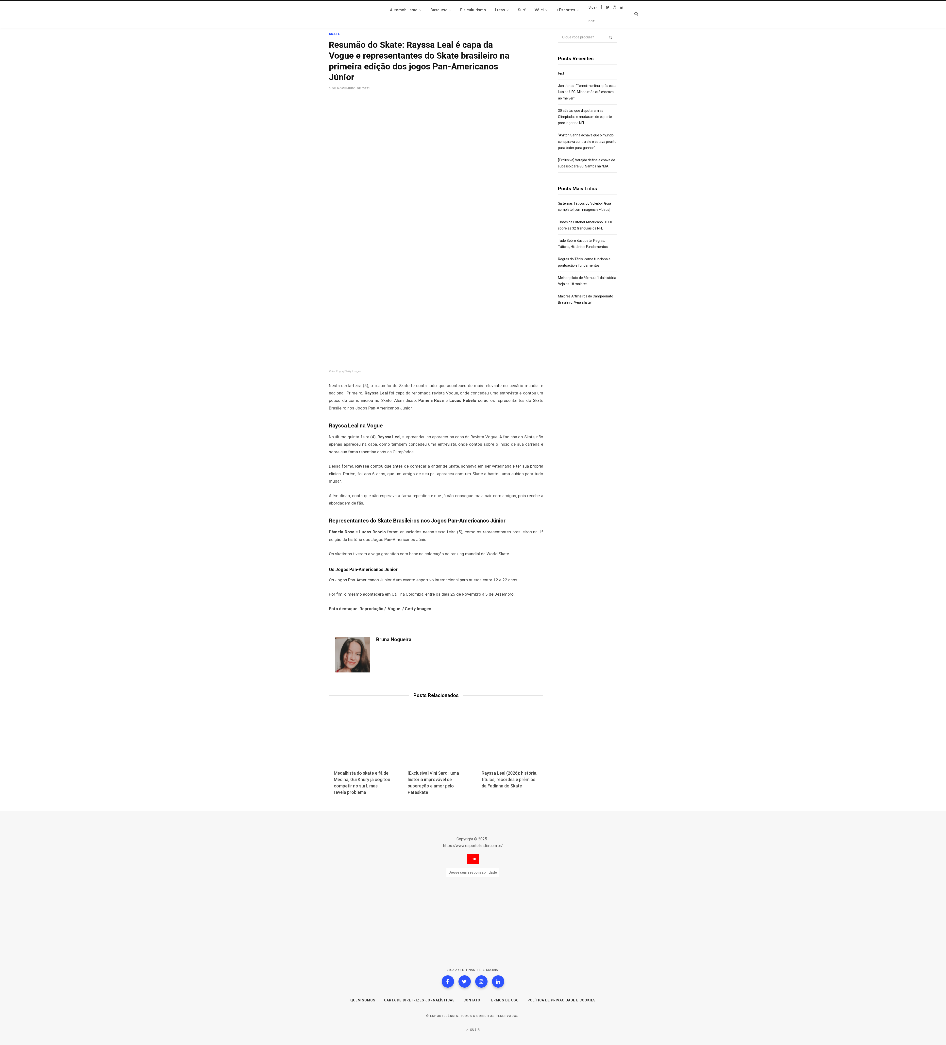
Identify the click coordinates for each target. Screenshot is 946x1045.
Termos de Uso (504, 1000)
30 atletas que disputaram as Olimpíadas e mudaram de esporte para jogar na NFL (585, 117)
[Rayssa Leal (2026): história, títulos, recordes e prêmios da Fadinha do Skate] (510, 741)
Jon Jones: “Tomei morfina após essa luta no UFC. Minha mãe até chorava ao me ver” (587, 92)
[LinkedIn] (498, 981)
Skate (334, 34)
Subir (474, 1029)
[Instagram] (481, 981)
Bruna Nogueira (393, 639)
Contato (471, 1000)
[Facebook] (448, 981)
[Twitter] (464, 981)
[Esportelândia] (353, 14)
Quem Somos (363, 1000)
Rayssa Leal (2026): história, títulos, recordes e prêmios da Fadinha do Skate (509, 779)
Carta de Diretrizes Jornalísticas (419, 1000)
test (561, 73)
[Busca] (633, 14)
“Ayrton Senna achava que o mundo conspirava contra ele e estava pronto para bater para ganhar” (587, 141)
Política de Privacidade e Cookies (561, 1000)
